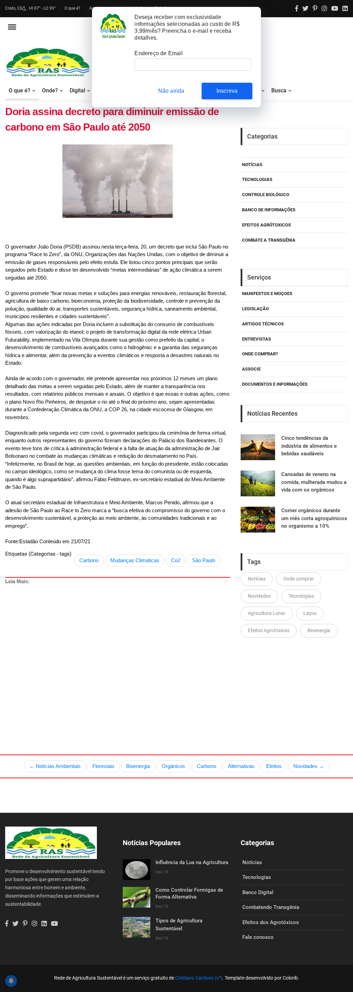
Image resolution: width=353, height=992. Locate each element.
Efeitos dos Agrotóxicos (270, 922)
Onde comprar (298, 578)
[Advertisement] (119, 653)
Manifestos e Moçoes (267, 293)
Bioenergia (318, 630)
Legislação (255, 308)
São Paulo (203, 560)
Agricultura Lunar (266, 613)
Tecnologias (257, 179)
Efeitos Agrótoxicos (266, 224)
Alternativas (241, 766)
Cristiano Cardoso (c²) (198, 978)
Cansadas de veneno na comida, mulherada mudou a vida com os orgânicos (313, 482)
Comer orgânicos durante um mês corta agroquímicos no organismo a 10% (314, 518)
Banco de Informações (268, 209)
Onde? (50, 90)
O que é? (72, 8)
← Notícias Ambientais (55, 766)
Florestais (103, 766)
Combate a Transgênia (268, 240)
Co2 (175, 560)
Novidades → (308, 766)
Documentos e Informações (274, 384)
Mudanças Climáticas (134, 560)
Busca (278, 90)
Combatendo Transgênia (270, 907)
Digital (77, 90)
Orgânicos (173, 766)
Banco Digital (257, 892)
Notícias (252, 164)
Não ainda (171, 91)
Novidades (259, 596)
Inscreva (227, 91)
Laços (309, 613)
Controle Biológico (265, 194)
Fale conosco (258, 937)
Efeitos (274, 766)
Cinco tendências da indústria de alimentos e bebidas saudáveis (309, 446)
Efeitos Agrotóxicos (269, 630)
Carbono (89, 560)
